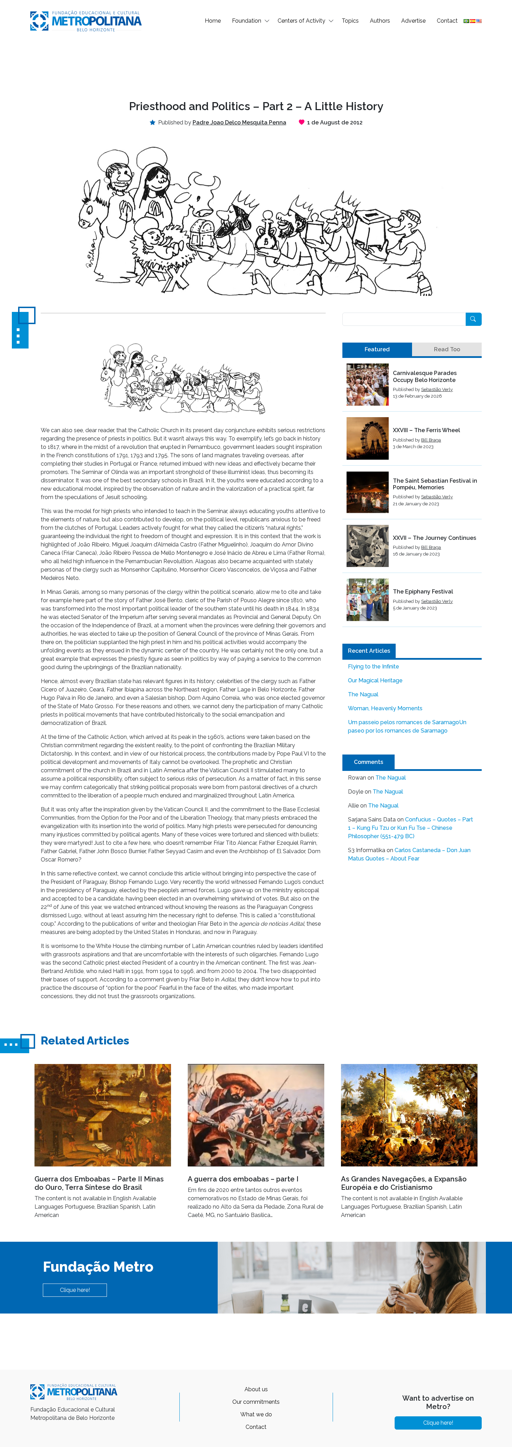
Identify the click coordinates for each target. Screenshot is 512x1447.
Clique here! (75, 1290)
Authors (380, 20)
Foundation (246, 20)
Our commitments (256, 1402)
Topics (350, 20)
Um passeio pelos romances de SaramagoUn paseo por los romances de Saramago (407, 726)
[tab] (377, 350)
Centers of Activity (301, 20)
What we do (256, 1414)
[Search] (474, 319)
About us (256, 1389)
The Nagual (363, 694)
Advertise (413, 20)
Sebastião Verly (437, 389)
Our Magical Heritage (375, 680)
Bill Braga (431, 440)
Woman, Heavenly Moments (385, 708)
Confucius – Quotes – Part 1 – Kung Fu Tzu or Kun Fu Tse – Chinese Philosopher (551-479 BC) (410, 828)
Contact (447, 20)
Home (213, 20)
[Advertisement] (256, 65)
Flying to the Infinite (373, 666)
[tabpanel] (412, 495)
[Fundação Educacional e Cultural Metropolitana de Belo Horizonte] (86, 20)
